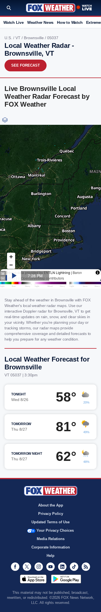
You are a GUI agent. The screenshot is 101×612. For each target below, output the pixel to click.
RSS (86, 566)
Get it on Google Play (66, 579)
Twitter (27, 566)
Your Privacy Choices (55, 530)
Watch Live (13, 22)
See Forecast (25, 65)
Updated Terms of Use (50, 522)
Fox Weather (50, 7)
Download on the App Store (33, 579)
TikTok (74, 566)
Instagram (39, 566)
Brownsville (34, 38)
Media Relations (51, 539)
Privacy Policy (50, 514)
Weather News (40, 22)
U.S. (8, 38)
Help (50, 556)
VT (18, 38)
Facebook (15, 566)
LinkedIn (62, 566)
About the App (50, 505)
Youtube (50, 566)
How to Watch (69, 22)
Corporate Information (50, 547)
